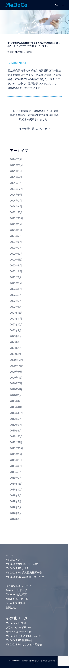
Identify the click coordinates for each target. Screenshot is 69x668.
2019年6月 (16, 430)
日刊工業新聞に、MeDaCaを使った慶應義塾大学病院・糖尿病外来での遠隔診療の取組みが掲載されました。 (34, 115)
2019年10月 (16, 413)
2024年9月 (16, 195)
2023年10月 (16, 218)
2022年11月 (16, 259)
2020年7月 (16, 383)
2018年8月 (16, 454)
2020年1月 (16, 395)
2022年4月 (16, 289)
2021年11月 (16, 318)
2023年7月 (16, 236)
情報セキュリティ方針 (18, 632)
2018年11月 (16, 442)
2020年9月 (16, 372)
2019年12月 (16, 401)
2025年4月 (16, 177)
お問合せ (11, 607)
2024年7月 (16, 200)
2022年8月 (16, 271)
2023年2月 (16, 248)
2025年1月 (16, 183)
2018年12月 (16, 436)
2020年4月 (16, 389)
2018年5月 (16, 460)
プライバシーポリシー (18, 627)
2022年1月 (16, 307)
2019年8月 (16, 425)
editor (19, 52)
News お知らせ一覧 (17, 599)
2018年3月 (16, 472)
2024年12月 (16, 189)
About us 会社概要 (16, 594)
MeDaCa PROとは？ (17, 568)
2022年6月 (16, 283)
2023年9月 (16, 224)
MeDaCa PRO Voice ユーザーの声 (25, 577)
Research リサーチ (16, 590)
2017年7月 (16, 501)
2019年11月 (16, 407)
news (29, 52)
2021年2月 (16, 348)
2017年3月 (16, 519)
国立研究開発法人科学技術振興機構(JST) (30, 70)
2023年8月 (16, 230)
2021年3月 (16, 342)
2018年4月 (16, 466)
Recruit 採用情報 (15, 603)
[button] (56, 5)
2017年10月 (16, 489)
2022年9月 (16, 265)
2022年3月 (16, 295)
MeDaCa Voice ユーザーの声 (22, 564)
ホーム (9, 555)
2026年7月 (16, 159)
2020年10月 (16, 366)
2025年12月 (16, 165)
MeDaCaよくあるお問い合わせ (23, 636)
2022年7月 (16, 277)
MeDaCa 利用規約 (16, 623)
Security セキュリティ (18, 586)
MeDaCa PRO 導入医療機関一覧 (24, 572)
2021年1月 (15, 354)
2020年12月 (16, 360)
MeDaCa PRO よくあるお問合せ (24, 644)
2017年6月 (16, 507)
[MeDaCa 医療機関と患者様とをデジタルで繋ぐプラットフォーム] (17, 5)
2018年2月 (16, 478)
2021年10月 (16, 324)
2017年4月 (16, 513)
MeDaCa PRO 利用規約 (19, 640)
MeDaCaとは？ (14, 559)
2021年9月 (16, 330)
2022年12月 (16, 254)
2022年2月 (16, 301)
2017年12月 (16, 484)
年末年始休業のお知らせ (33, 128)
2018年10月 (16, 448)
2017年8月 (16, 495)
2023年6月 (16, 242)
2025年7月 (16, 171)
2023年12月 (16, 212)
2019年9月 (16, 419)
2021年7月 (16, 336)
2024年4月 (16, 206)
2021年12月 (16, 313)
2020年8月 (16, 378)
